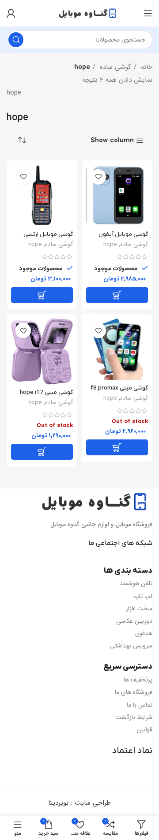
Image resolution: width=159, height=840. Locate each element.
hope (110, 244)
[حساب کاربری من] (11, 13)
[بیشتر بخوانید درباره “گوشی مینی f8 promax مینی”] (117, 447)
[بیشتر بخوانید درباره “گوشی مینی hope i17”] (42, 452)
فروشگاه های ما (133, 692)
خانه (145, 67)
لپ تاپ (143, 596)
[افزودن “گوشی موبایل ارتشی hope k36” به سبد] (42, 295)
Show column (112, 140)
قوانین (144, 729)
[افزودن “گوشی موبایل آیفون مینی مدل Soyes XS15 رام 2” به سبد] (117, 295)
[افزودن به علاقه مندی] (98, 177)
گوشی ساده (114, 67)
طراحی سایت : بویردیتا (79, 803)
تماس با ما (139, 705)
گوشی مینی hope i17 (46, 392)
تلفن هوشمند (136, 583)
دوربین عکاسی (134, 621)
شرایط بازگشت (133, 717)
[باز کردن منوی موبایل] (148, 13)
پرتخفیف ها (138, 680)
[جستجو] (15, 39)
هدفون (143, 633)
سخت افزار (139, 608)
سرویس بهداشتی (131, 646)
